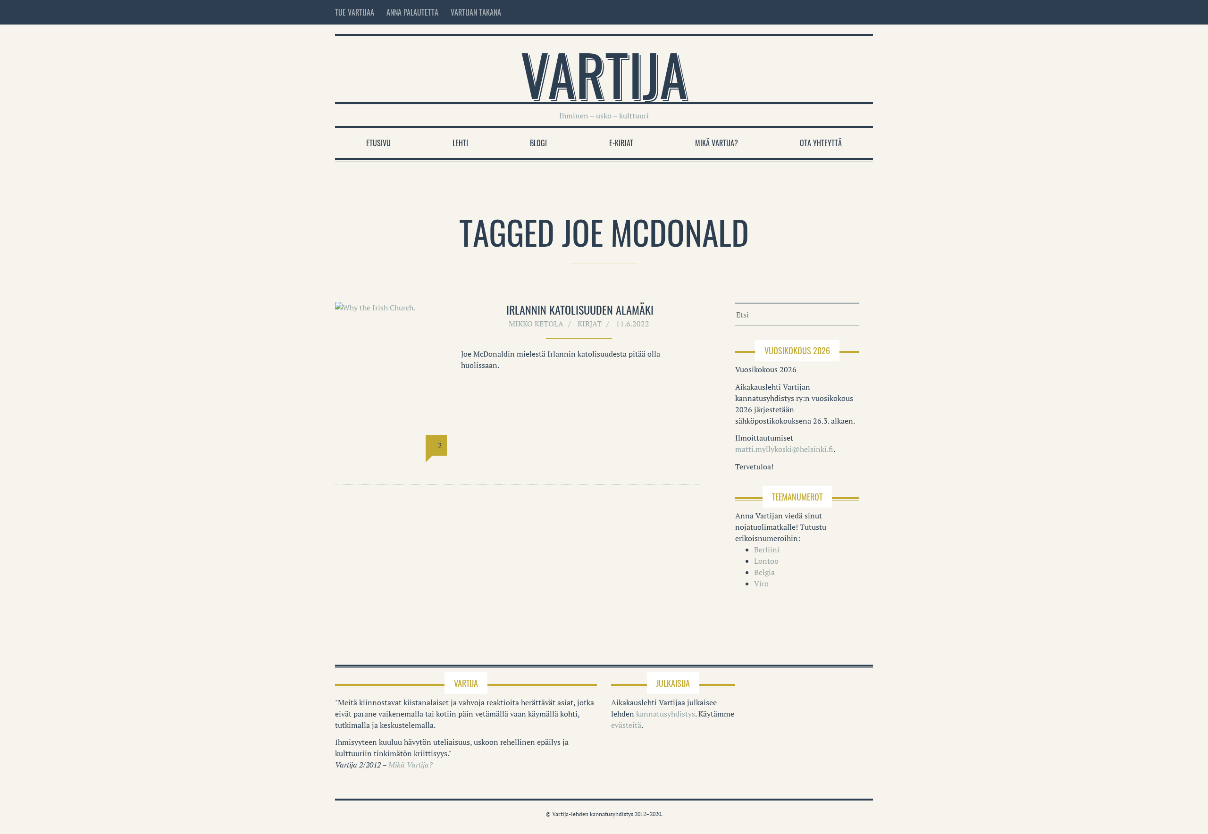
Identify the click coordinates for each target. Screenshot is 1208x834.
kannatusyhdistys (665, 714)
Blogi (538, 143)
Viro (761, 583)
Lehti (460, 143)
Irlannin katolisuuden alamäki (580, 309)
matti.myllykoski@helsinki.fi (784, 449)
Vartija (604, 74)
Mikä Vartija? (716, 143)
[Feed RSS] (809, 12)
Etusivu (378, 143)
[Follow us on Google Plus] (866, 12)
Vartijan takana (476, 12)
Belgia (764, 572)
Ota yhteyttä (821, 143)
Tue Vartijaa (354, 12)
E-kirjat (621, 143)
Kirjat (590, 323)
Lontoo (766, 561)
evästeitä (626, 725)
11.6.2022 (632, 323)
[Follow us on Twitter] (849, 12)
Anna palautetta (412, 12)
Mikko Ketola (536, 323)
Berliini (767, 549)
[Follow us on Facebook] (829, 12)
